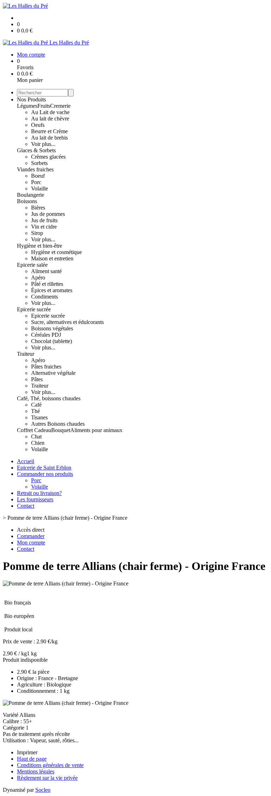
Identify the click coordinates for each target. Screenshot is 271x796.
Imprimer (27, 752)
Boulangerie (30, 195)
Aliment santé (46, 271)
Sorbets (39, 163)
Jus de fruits (44, 220)
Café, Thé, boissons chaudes (48, 398)
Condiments (44, 297)
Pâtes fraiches (46, 367)
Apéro (38, 278)
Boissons (27, 201)
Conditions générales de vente (50, 765)
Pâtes (37, 379)
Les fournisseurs (35, 499)
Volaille (39, 188)
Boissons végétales (52, 328)
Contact (25, 506)
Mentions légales (35, 771)
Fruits (43, 106)
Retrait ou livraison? (39, 493)
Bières (38, 208)
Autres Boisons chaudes (58, 424)
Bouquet (60, 430)
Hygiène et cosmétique (56, 252)
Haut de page (32, 759)
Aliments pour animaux (96, 430)
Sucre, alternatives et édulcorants (67, 322)
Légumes (27, 106)
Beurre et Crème (49, 131)
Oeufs (37, 125)
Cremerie (60, 106)
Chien (37, 443)
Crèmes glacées (48, 157)
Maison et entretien (52, 258)
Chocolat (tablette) (51, 341)
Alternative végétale (53, 373)
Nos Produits (31, 99)
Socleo (42, 790)
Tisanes (39, 417)
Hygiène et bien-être (39, 246)
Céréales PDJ (46, 335)
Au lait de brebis (49, 138)
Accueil (25, 461)
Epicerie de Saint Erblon (44, 468)
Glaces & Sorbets (36, 150)
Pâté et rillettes (47, 284)
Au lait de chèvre (50, 119)
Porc (36, 182)
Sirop (37, 233)
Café (36, 405)
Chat (36, 437)
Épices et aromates (51, 290)
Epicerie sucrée (34, 309)
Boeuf (38, 176)
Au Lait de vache (50, 112)
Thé (35, 411)
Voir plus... (43, 144)
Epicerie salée (32, 265)
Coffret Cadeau (34, 430)
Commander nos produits (45, 474)
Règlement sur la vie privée (47, 778)
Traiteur (25, 354)
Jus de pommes (48, 214)
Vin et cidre (44, 227)
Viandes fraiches (35, 169)
